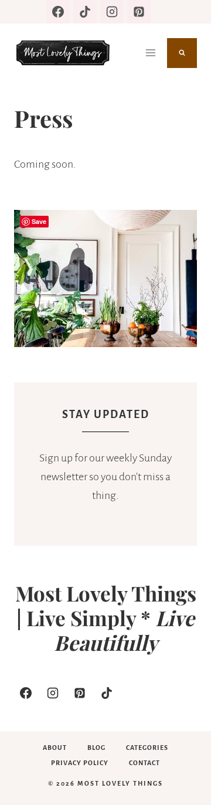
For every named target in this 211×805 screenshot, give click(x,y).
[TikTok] (85, 11)
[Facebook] (58, 11)
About (55, 747)
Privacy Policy (79, 762)
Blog (96, 747)
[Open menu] (150, 52)
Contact (144, 762)
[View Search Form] (182, 53)
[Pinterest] (139, 11)
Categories (147, 747)
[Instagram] (112, 11)
